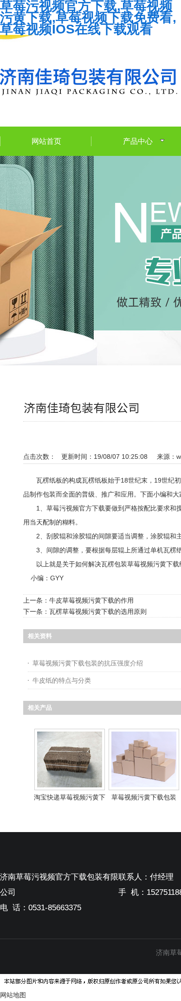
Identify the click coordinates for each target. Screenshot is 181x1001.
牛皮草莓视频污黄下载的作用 (91, 600)
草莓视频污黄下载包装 (143, 797)
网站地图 (13, 995)
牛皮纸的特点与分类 (61, 680)
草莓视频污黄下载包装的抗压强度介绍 (87, 663)
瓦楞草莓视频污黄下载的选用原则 (98, 611)
